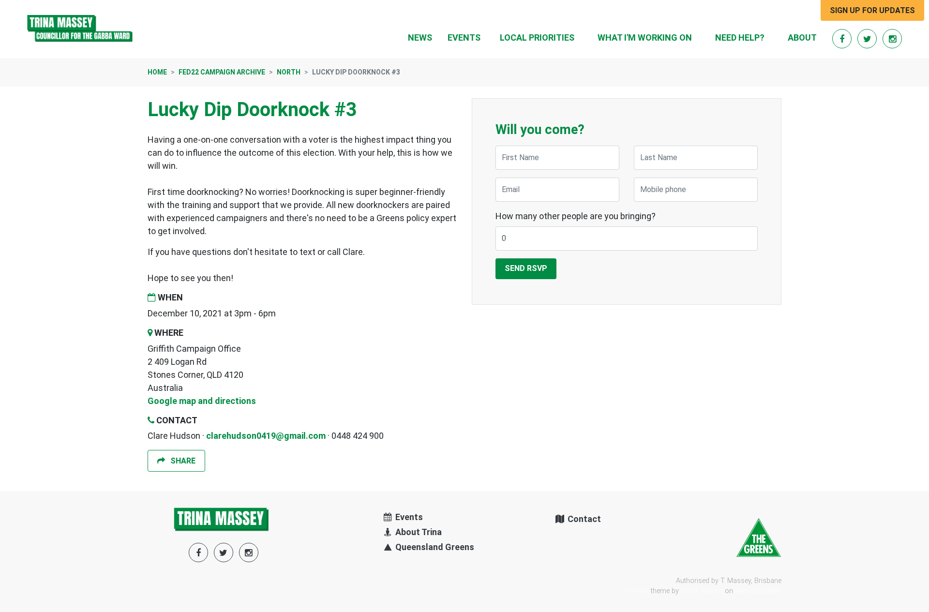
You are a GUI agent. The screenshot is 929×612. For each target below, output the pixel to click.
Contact (583, 519)
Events (464, 37)
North (288, 72)
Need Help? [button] (739, 37)
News (420, 37)
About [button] (802, 37)
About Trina (417, 532)
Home (157, 72)
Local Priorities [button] (537, 37)
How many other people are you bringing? (575, 216)
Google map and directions (202, 401)
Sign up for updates (872, 10)
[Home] (80, 29)
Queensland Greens (433, 547)
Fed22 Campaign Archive (222, 72)
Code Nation (702, 591)
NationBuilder (758, 591)
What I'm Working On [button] (645, 37)
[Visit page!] (843, 39)
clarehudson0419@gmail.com (266, 436)
